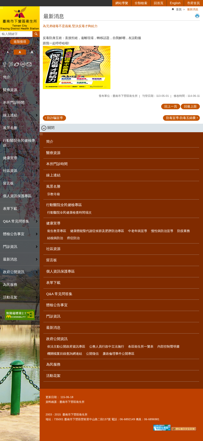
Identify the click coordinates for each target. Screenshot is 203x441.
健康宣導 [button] (10, 158)
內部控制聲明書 (168, 346)
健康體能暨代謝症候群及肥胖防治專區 (97, 231)
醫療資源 (10, 90)
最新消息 (10, 259)
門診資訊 (10, 247)
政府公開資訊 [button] (13, 272)
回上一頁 (170, 106)
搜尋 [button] (36, 34)
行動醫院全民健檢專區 (64, 205)
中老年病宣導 (137, 231)
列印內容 (197, 15)
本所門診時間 (13, 103)
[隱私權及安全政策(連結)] (183, 429)
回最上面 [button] (190, 106)
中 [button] (20, 52)
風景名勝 (53, 186)
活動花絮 (10, 297)
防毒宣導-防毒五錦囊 (181, 118)
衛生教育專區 (56, 231)
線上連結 (10, 115)
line (23, 64)
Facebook (5, 64)
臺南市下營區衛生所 (20, 18)
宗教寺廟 (53, 194)
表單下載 (10, 209)
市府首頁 (193, 3)
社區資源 (10, 171)
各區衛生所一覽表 (140, 346)
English (175, 3)
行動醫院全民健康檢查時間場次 (69, 212)
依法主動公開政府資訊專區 (66, 346)
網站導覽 (121, 3)
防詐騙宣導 (55, 118)
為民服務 (10, 285)
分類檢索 (141, 3)
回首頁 (158, 3)
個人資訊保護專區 (17, 196)
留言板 (8, 183)
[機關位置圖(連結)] (162, 429)
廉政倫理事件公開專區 (118, 353)
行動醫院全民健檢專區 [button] (19, 143)
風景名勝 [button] (10, 128)
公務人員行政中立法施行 (106, 346)
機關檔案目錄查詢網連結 (64, 353)
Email (29, 64)
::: (1, 7)
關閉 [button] (51, 128)
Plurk (11, 64)
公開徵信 (92, 353)
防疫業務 (183, 231)
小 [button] (8, 52)
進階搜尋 (19, 41)
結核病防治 (55, 238)
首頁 (179, 9)
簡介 (6, 77)
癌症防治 (73, 238)
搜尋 (3, 33)
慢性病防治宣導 (162, 231)
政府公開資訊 (57, 339)
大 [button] (32, 52)
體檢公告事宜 (13, 234)
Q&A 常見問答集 (16, 221)
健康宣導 (53, 223)
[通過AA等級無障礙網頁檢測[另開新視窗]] (20, 315)
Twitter (17, 64)
